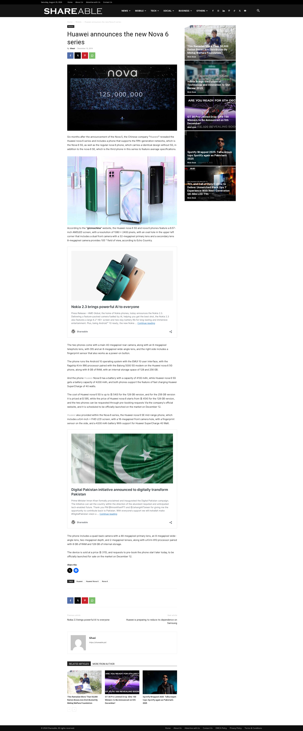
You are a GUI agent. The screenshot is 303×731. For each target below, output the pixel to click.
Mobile (139, 10)
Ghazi (72, 48)
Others (200, 10)
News (125, 10)
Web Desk (191, 57)
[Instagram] (218, 10)
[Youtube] (245, 10)
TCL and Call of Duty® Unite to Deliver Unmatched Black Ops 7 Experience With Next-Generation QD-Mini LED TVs (208, 189)
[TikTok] (234, 10)
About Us (79, 2)
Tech (153, 10)
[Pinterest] (229, 10)
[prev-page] (69, 709)
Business (184, 10)
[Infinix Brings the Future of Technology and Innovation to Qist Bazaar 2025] (210, 77)
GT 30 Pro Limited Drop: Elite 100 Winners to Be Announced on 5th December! (120, 700)
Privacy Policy (236, 728)
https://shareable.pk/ (98, 642)
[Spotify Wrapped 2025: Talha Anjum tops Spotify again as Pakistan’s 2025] (160, 682)
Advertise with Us (93, 2)
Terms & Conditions (253, 728)
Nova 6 (105, 581)
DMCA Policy (221, 728)
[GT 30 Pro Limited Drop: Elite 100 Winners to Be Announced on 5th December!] (122, 682)
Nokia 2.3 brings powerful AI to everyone (88, 619)
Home (70, 2)
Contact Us (107, 2)
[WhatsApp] (92, 55)
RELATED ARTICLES (79, 664)
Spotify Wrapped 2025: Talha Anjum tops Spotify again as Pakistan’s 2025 (159, 700)
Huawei (154, 136)
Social (167, 10)
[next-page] (74, 709)
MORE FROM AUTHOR (104, 664)
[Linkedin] (223, 10)
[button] (258, 10)
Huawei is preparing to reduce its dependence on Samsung (151, 621)
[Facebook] (213, 10)
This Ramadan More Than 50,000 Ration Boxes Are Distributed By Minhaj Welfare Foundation (82, 700)
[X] (239, 10)
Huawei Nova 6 (92, 581)
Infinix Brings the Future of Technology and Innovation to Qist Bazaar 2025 (208, 85)
